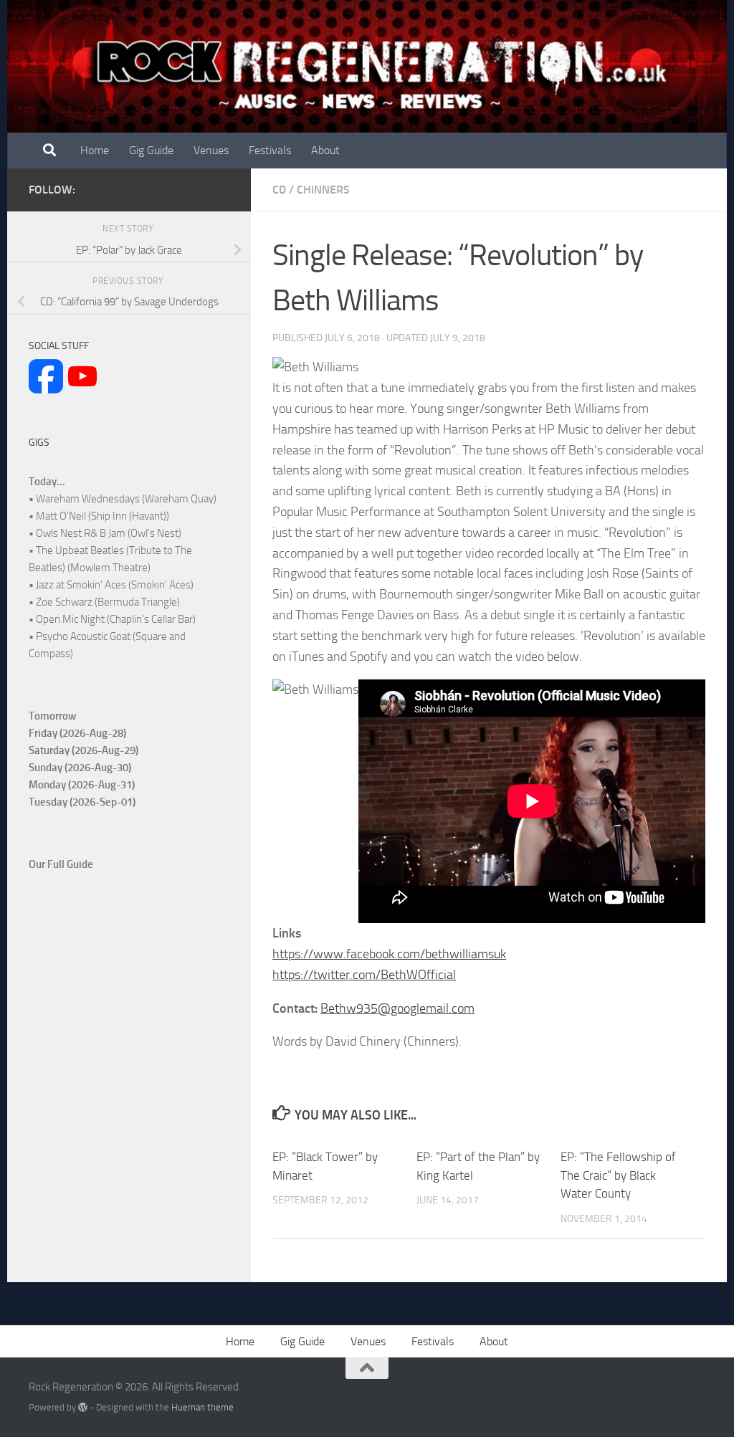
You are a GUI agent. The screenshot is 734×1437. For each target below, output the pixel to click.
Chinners (323, 189)
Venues (211, 150)
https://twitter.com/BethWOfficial (364, 975)
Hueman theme (202, 1407)
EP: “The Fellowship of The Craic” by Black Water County (618, 1175)
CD (279, 189)
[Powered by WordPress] (82, 1407)
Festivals (270, 150)
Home (94, 150)
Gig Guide (151, 150)
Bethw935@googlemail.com (397, 1008)
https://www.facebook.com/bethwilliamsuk (389, 954)
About (325, 150)
